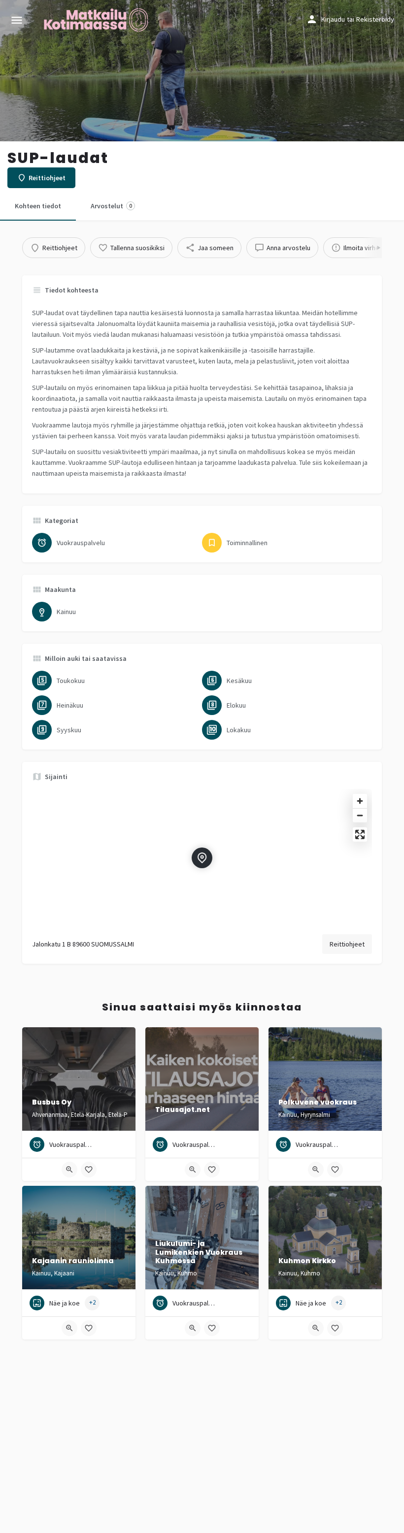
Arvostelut (111, 205)
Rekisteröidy (375, 19)
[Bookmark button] (89, 1169)
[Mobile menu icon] (17, 20)
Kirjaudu (333, 19)
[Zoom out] (360, 815)
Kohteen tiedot (38, 205)
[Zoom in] (360, 801)
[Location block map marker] (202, 858)
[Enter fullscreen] (360, 834)
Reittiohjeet (347, 944)
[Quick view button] (69, 1169)
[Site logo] (97, 19)
